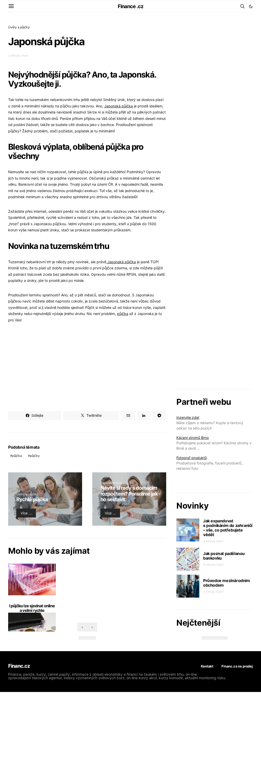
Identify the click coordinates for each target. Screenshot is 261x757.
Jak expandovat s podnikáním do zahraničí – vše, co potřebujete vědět (227, 527)
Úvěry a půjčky (19, 27)
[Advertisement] (87, 367)
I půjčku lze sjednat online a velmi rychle (32, 608)
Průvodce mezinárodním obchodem (226, 583)
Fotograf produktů (191, 458)
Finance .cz (130, 6)
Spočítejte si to (111, 483)
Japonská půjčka (118, 106)
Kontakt (207, 666)
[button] (251, 6)
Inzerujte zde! (187, 417)
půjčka (122, 313)
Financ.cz (19, 665)
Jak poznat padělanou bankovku (224, 556)
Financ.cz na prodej (237, 666)
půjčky (35, 456)
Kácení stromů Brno (192, 437)
